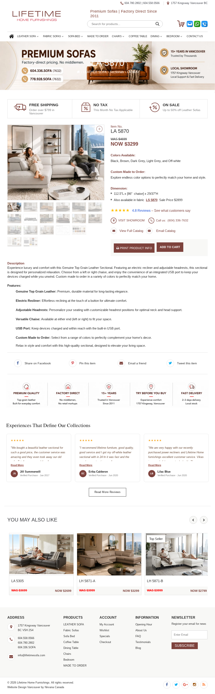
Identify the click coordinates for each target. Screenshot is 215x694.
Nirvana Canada (54, 687)
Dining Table (70, 648)
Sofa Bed (74, 36)
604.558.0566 (151, 3)
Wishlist (104, 630)
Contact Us (195, 36)
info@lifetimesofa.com (31, 655)
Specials (105, 636)
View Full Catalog (131, 231)
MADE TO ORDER (98, 36)
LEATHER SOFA (26, 36)
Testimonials (143, 642)
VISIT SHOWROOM (131, 220)
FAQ (138, 636)
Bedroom (173, 36)
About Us (141, 630)
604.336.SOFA (27, 647)
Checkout (105, 642)
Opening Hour (143, 624)
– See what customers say (161, 210)
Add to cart (170, 247)
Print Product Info (135, 248)
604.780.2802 (133, 3)
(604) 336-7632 (178, 220)
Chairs (117, 36)
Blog (138, 648)
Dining (155, 36)
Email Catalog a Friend (160, 231)
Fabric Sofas (52, 36)
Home (11, 36)
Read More (17, 465)
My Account (107, 624)
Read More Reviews (107, 492)
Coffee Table (138, 36)
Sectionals (117, 72)
